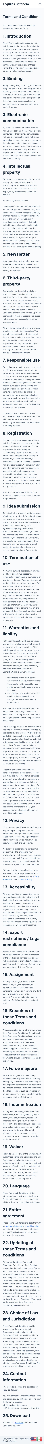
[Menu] (40, 4)
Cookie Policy (26, 879)
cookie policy (33, 1226)
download (19, 1422)
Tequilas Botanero (16, 4)
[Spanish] (39, 1439)
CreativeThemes (9, 1441)
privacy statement (14, 1226)
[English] (33, 1439)
